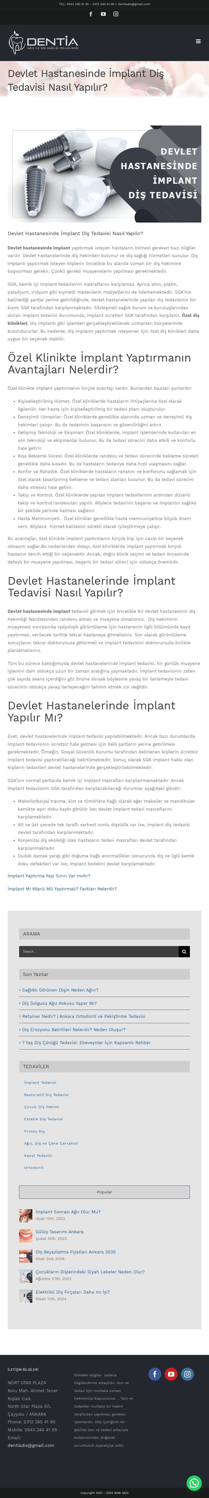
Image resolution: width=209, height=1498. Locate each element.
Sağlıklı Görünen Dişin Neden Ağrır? (60, 990)
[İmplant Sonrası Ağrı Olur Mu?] (25, 1213)
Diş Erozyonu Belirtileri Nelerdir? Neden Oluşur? (73, 1029)
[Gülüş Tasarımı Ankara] (25, 1233)
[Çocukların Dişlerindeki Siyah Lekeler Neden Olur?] (25, 1273)
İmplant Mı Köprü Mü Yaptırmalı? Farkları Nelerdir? (62, 888)
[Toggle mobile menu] (198, 41)
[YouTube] (171, 1374)
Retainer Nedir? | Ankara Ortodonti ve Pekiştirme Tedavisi (84, 1016)
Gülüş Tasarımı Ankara (60, 1231)
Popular (104, 1192)
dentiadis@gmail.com (134, 4)
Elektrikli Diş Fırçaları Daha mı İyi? (73, 1292)
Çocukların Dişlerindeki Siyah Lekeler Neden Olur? (90, 1271)
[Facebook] (154, 1374)
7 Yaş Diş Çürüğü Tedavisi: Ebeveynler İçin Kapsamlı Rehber (86, 1042)
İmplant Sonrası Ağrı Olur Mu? (68, 1211)
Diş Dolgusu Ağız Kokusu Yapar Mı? (59, 1003)
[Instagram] (187, 1374)
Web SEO (121, 1493)
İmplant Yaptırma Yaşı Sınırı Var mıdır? (49, 875)
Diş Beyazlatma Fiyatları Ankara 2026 (76, 1251)
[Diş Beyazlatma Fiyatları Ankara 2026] (25, 1253)
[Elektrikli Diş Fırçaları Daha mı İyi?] (25, 1293)
